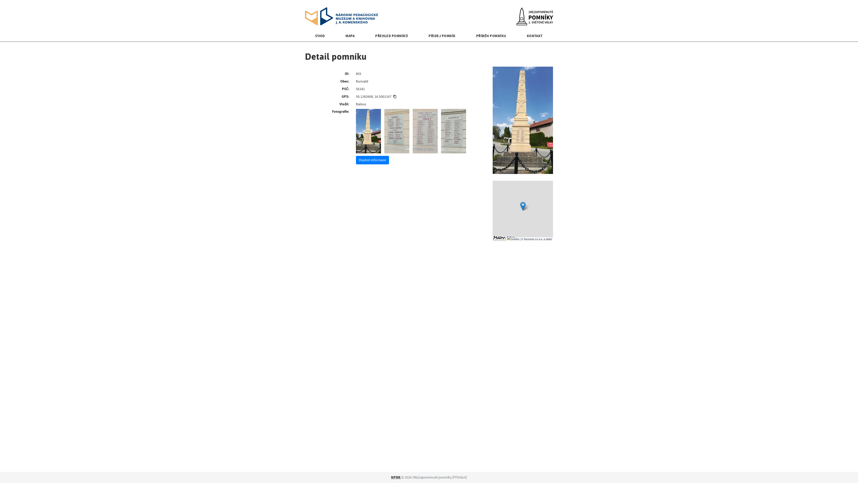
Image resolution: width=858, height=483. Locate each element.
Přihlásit (459, 477)
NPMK (396, 477)
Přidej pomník (442, 36)
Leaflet (514, 239)
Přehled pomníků (391, 36)
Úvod (320, 36)
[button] (523, 206)
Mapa (350, 36)
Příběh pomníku (491, 36)
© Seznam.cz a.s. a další (536, 239)
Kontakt (535, 36)
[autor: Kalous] (368, 131)
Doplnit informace (372, 160)
